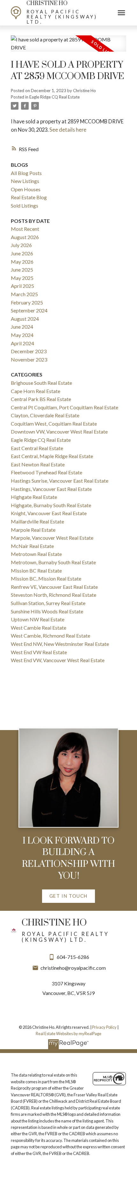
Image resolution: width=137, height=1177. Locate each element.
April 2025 (22, 286)
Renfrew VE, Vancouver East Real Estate (54, 587)
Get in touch (68, 896)
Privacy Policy (104, 1027)
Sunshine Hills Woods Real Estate (47, 611)
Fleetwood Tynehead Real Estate (46, 472)
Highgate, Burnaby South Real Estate (51, 505)
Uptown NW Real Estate (37, 619)
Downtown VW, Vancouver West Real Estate (59, 431)
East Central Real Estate (37, 448)
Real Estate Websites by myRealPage (68, 1033)
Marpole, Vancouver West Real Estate (52, 538)
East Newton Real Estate (38, 464)
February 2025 (27, 302)
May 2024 (22, 335)
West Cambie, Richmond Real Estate (50, 635)
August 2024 (25, 319)
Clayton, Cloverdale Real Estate (45, 415)
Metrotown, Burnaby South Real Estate (53, 562)
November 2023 (29, 359)
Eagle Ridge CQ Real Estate (54, 96)
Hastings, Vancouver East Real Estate (51, 489)
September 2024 (29, 310)
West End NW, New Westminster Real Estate (60, 644)
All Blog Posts (26, 173)
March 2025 (24, 294)
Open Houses (25, 189)
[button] (68, 896)
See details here (67, 130)
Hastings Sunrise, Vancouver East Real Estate (59, 481)
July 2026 (21, 245)
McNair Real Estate (32, 546)
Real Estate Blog (29, 197)
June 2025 (22, 270)
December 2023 (29, 351)
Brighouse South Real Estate (41, 383)
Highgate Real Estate (34, 497)
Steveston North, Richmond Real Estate (53, 595)
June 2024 (22, 327)
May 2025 (22, 278)
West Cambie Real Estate (38, 628)
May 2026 (22, 262)
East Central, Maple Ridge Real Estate (52, 456)
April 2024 (22, 343)
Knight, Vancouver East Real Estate (49, 513)
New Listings (25, 181)
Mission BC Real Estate (36, 570)
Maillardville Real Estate (37, 521)
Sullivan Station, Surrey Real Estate (48, 603)
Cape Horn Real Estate (35, 391)
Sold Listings (24, 205)
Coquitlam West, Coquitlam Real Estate (54, 423)
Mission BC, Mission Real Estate (46, 578)
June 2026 (22, 253)
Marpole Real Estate (33, 530)
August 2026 (25, 237)
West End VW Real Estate (39, 652)
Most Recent (25, 229)
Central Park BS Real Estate (41, 399)
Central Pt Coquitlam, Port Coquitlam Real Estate (64, 407)
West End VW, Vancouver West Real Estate (58, 660)
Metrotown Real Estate (36, 554)
